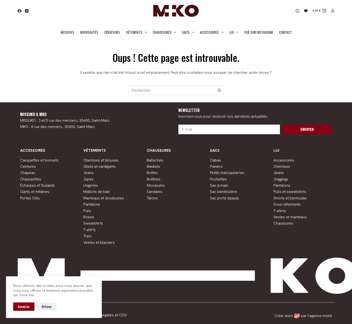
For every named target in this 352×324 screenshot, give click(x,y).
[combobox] (171, 90)
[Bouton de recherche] (219, 90)
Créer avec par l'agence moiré (303, 315)
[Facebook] (19, 11)
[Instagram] (26, 11)
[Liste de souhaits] (306, 11)
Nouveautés (89, 32)
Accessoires (209, 32)
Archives (67, 32)
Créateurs (112, 32)
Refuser (47, 306)
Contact (285, 32)
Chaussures (162, 32)
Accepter (24, 306)
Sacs (185, 32)
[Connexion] (333, 11)
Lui (231, 32)
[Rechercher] (297, 11)
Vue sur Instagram (258, 32)
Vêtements (134, 32)
